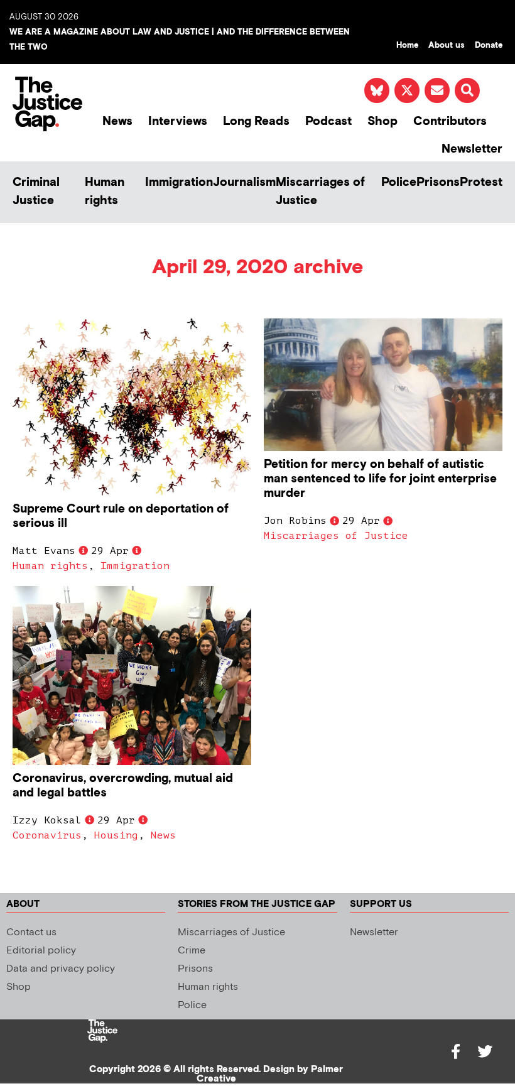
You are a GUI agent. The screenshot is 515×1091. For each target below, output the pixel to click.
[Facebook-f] (456, 1051)
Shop (382, 121)
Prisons (438, 182)
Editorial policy (41, 950)
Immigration (179, 182)
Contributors (450, 121)
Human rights (104, 192)
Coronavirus (47, 835)
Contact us (31, 932)
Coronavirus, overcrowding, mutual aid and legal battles (123, 786)
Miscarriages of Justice (320, 192)
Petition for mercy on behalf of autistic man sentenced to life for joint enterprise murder (380, 479)
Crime (191, 950)
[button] (467, 90)
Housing (116, 835)
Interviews (177, 121)
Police (398, 182)
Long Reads (256, 121)
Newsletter (472, 149)
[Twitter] (484, 1051)
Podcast (328, 121)
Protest (481, 182)
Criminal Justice (36, 192)
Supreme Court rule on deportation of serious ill (121, 516)
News (117, 121)
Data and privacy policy (60, 968)
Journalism (244, 182)
